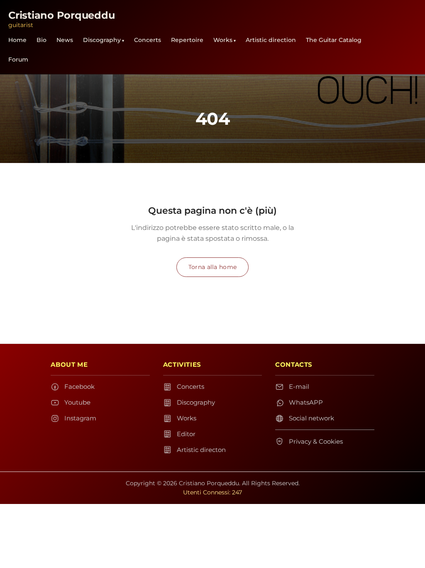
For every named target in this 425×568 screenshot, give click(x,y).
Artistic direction (271, 40)
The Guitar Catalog (333, 40)
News (64, 40)
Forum (18, 59)
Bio (41, 40)
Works (222, 40)
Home (17, 40)
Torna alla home (212, 267)
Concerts (147, 40)
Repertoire (187, 40)
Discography (102, 40)
